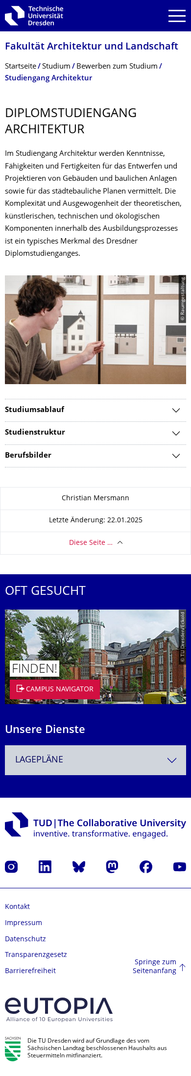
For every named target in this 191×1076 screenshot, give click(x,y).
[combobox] (95, 760)
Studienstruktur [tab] (35, 433)
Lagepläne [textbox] (39, 760)
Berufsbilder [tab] (28, 456)
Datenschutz (25, 939)
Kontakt (17, 907)
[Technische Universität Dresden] (34, 16)
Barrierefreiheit (30, 971)
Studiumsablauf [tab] (34, 410)
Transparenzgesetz (36, 955)
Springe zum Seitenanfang (154, 967)
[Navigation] (177, 16)
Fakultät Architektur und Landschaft (91, 47)
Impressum (23, 923)
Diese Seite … (91, 543)
